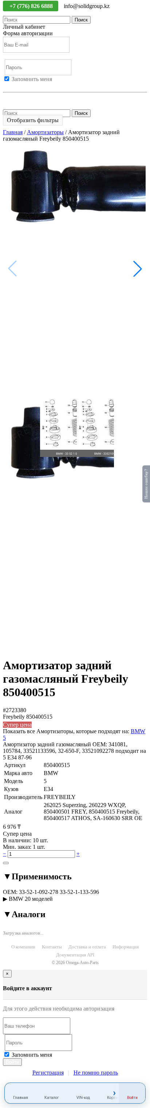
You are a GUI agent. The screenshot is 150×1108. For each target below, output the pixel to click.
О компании (23, 947)
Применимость (37, 876)
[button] (138, 269)
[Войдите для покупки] (6, 863)
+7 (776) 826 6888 (31, 6)
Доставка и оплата (87, 947)
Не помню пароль (25, 99)
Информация (125, 947)
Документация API (75, 955)
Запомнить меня (32, 79)
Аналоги (24, 914)
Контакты (52, 947)
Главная (13, 132)
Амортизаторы (45, 132)
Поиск (81, 20)
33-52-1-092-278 (38, 892)
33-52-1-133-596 (79, 892)
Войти (11, 86)
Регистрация (36, 86)
